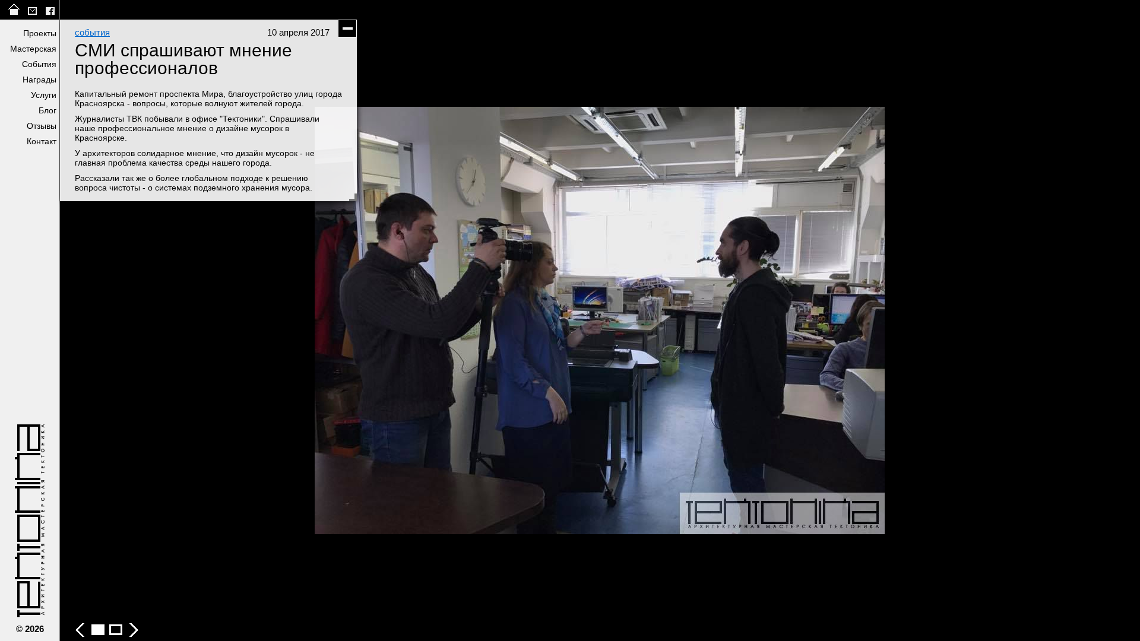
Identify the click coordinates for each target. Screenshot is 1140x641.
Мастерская (33, 48)
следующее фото (870, 320)
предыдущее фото (329, 320)
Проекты (39, 33)
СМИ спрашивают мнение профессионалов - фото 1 (98, 629)
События (39, 64)
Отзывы (41, 126)
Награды (39, 79)
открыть (30, 162)
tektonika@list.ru (32, 10)
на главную (14, 10)
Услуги (43, 95)
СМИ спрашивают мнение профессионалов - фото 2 (116, 629)
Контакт (41, 141)
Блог (47, 110)
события (92, 32)
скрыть (347, 28)
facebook (49, 10)
